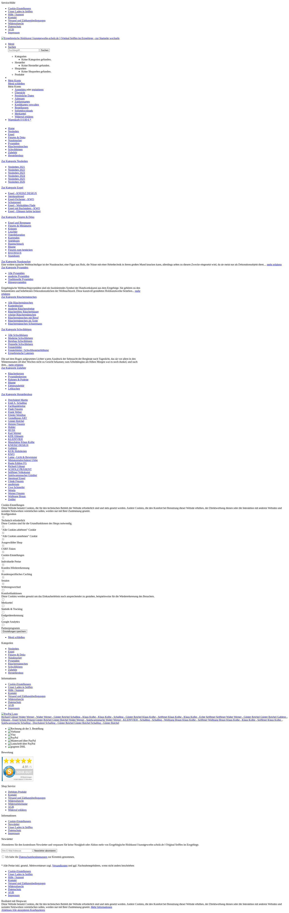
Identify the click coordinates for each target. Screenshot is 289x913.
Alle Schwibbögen (18, 335)
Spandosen (14, 255)
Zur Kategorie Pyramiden (14, 267)
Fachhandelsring (16, 406)
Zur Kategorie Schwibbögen (16, 329)
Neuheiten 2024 (16, 175)
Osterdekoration (16, 234)
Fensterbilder (15, 347)
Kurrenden (13, 237)
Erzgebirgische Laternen (21, 353)
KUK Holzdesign (17, 451)
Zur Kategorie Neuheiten (14, 161)
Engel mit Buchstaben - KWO (24, 208)
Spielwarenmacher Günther (22, 475)
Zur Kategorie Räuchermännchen (19, 297)
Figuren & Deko (16, 654)
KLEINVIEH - (131, 719)
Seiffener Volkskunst (19, 472)
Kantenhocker (15, 305)
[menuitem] (148, 8)
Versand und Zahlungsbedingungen (26, 20)
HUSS (11, 430)
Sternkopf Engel (16, 478)
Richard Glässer (16, 466)
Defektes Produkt (17, 791)
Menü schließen (16, 83)
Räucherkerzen (16, 373)
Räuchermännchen (18, 663)
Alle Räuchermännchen (20, 302)
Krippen (12, 228)
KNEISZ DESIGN (18, 445)
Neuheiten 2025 (16, 178)
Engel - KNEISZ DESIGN (22, 193)
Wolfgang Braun (17, 496)
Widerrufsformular (17, 803)
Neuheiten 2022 (16, 169)
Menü (11, 43)
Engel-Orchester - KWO (21, 199)
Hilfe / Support (16, 14)
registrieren (37, 89)
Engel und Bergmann (19, 222)
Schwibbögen (15, 666)
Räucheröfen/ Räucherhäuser (23, 311)
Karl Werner (14, 433)
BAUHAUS (14, 252)
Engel (11, 651)
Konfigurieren (37, 910)
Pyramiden (13, 660)
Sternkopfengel (16, 196)
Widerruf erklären (24, 116)
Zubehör (12, 669)
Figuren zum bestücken (20, 249)
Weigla (11, 490)
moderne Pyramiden (18, 276)
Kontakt (12, 17)
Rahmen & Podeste (18, 379)
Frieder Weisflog (17, 415)
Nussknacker (15, 657)
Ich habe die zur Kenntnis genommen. (40, 856)
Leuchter (12, 231)
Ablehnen (6, 910)
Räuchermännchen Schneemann (25, 323)
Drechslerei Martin (18, 400)
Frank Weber (15, 412)
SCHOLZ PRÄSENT (20, 469)
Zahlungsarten (22, 101)
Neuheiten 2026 (16, 181)
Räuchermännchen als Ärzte (23, 320)
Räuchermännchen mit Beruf (23, 317)
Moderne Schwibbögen (20, 338)
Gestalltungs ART (17, 418)
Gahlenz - (282, 716)
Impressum (14, 32)
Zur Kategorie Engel (12, 187)
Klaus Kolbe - (90, 716)
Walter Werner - (27, 716)
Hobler (11, 427)
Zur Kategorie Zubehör (13, 367)
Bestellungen (21, 107)
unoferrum (13, 484)
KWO (11, 454)
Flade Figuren (15, 409)
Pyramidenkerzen (17, 376)
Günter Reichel (16, 421)
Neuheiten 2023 (16, 172)
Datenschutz (14, 26)
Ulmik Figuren (16, 481)
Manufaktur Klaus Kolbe (21, 442)
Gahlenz (12, 448)
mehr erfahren (274, 264)
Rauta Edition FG (17, 463)
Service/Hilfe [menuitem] (23, 17)
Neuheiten (13, 648)
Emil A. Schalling (17, 403)
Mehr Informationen (101, 907)
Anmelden (20, 89)
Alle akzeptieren (21, 910)
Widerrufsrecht (16, 23)
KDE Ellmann (15, 436)
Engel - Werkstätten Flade (21, 205)
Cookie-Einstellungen (19, 8)
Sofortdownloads (24, 110)
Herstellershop (15, 672)
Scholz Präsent (27, 719)
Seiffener (163, 716)
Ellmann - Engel (10, 719)
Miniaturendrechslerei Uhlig (23, 460)
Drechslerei (39, 723)
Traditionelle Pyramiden (20, 279)
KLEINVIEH (15, 439)
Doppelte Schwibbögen (20, 344)
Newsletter (13, 824)
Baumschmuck (16, 243)
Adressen (20, 98)
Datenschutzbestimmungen (33, 856)
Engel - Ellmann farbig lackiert (24, 211)
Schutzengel (14, 202)
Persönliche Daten (24, 95)
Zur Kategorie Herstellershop (16, 394)
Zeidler (12, 499)
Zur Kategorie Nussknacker (16, 261)
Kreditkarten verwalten (27, 104)
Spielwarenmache (96, 719)
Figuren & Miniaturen (19, 225)
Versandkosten (60, 865)
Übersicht (20, 92)
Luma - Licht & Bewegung (22, 457)
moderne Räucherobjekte (21, 308)
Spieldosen (14, 240)
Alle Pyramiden (16, 273)
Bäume (12, 246)
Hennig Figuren (16, 424)
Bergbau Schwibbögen (20, 341)
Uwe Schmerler (16, 487)
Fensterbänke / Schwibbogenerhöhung (28, 350)
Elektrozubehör (16, 385)
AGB (11, 29)
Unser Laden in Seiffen (20, 11)
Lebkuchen (14, 388)
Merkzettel (20, 113)
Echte (202, 716)
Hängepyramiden (17, 282)
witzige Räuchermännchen (22, 314)
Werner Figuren (16, 493)
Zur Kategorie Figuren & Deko (17, 217)
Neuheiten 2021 (16, 166)
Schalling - (76, 716)
